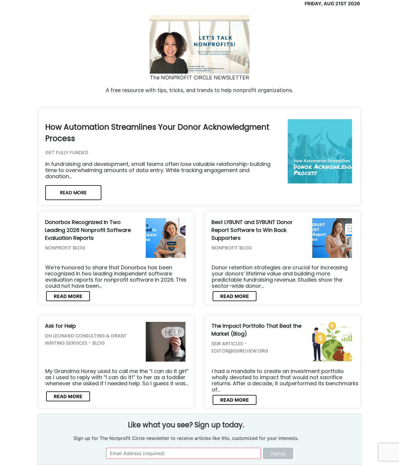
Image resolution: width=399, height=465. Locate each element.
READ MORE (73, 192)
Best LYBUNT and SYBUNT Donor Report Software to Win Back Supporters (252, 230)
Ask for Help (60, 325)
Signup (278, 453)
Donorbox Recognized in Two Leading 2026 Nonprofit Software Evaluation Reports (88, 230)
